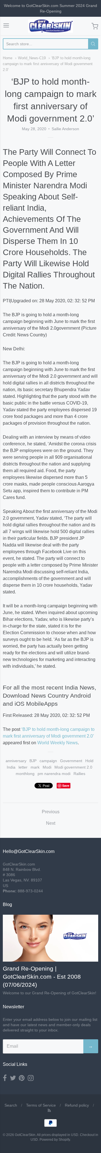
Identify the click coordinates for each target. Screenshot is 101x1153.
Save (65, 785)
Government (71, 761)
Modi (47, 767)
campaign (48, 761)
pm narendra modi (54, 773)
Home (7, 58)
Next (50, 823)
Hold (89, 761)
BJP (32, 761)
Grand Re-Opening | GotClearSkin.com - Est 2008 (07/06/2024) (42, 976)
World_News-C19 (32, 58)
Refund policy (77, 1105)
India (11, 767)
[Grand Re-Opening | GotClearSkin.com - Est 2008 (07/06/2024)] (50, 938)
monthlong (25, 773)
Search (10, 1105)
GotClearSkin (25, 1135)
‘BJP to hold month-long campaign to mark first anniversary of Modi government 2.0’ (48, 64)
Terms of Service (41, 1105)
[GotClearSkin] (50, 26)
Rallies (79, 773)
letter (23, 767)
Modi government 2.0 (73, 767)
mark (35, 767)
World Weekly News (57, 742)
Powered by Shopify (55, 1140)
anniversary (16, 761)
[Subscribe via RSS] (49, 1110)
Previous (50, 811)
